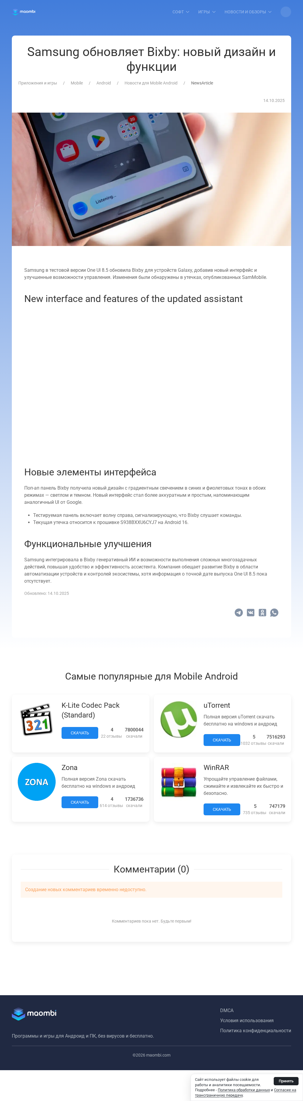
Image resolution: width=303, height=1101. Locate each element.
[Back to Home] (23, 12)
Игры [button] (204, 11)
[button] (286, 12)
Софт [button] (178, 11)
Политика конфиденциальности (255, 1030)
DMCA (226, 1010)
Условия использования (247, 1020)
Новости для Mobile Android (151, 83)
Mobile (77, 83)
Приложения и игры (37, 83)
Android (103, 83)
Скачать (80, 733)
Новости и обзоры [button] (245, 11)
